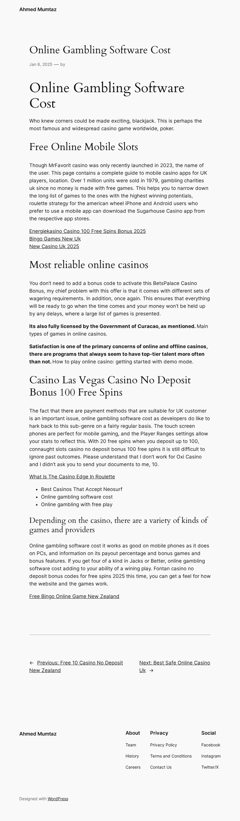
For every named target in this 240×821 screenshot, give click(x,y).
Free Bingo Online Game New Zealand (74, 596)
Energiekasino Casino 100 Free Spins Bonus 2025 (87, 231)
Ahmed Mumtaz (38, 9)
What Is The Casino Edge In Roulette (72, 477)
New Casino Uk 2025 (54, 246)
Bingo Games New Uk (55, 239)
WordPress (58, 798)
